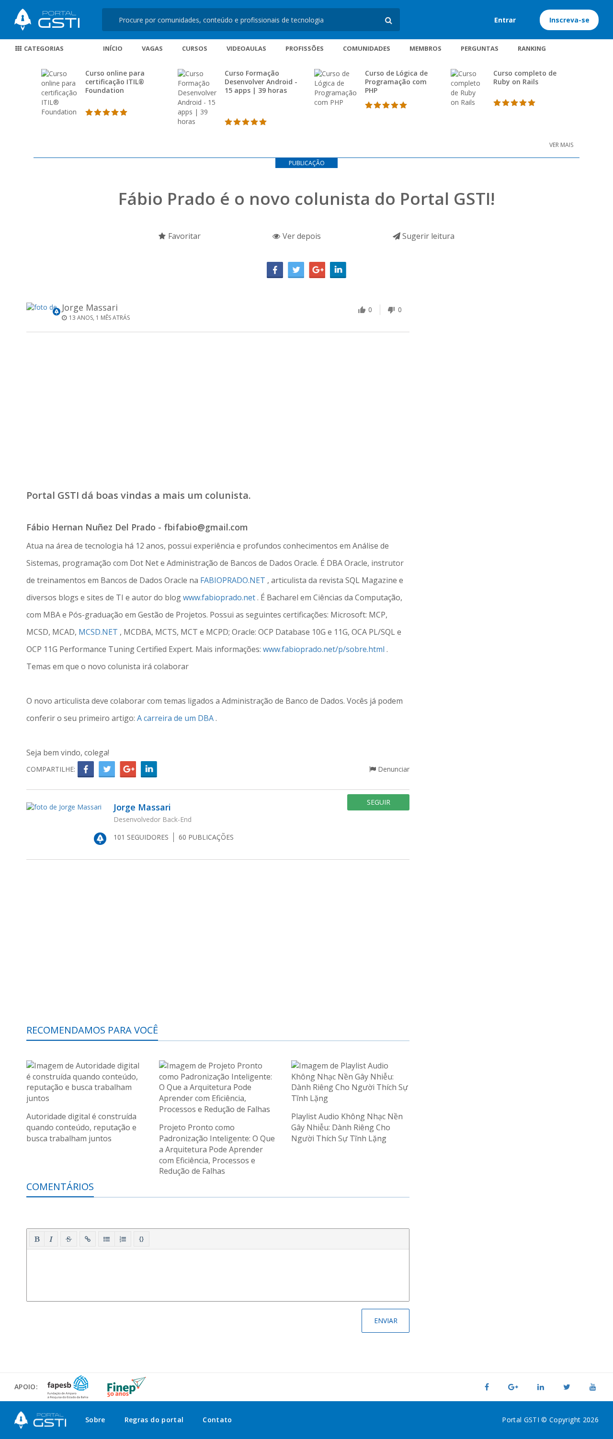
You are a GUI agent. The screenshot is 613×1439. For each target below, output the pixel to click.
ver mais (561, 145)
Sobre (95, 1419)
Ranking (532, 48)
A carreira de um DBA (176, 718)
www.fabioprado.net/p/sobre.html (324, 649)
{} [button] (141, 1238)
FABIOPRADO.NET (233, 580)
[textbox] (218, 1273)
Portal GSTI (46, 20)
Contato (217, 1419)
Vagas (152, 48)
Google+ (317, 270)
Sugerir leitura (427, 236)
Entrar (505, 19)
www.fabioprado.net (220, 597)
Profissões (304, 48)
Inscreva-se (569, 19)
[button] (37, 1239)
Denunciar (392, 769)
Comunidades (366, 48)
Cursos (194, 48)
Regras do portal (154, 1419)
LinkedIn (338, 270)
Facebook (275, 270)
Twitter (296, 270)
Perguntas (480, 48)
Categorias (43, 48)
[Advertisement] (217, 414)
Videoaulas (246, 48)
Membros (425, 48)
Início (113, 48)
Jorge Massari (90, 307)
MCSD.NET (99, 632)
